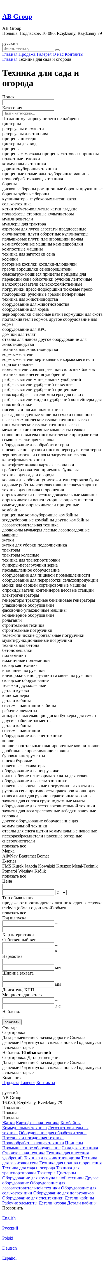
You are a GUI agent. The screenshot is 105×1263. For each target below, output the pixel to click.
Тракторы (46, 1172)
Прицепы (74, 1142)
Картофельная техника (37, 1122)
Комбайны (70, 1122)
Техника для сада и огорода (28, 1167)
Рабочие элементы (20, 1203)
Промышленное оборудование (31, 1147)
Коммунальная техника (24, 1127)
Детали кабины (79, 1198)
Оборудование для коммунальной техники (43, 1177)
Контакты (45, 1082)
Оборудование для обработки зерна (53, 1132)
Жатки (8, 1122)
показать (11, 1022)
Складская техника (80, 1147)
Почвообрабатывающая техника (33, 1142)
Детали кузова (52, 1203)
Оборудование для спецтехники (33, 1198)
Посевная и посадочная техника (33, 1137)
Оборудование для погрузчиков (63, 1193)
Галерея (27, 1082)
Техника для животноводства (52, 1157)
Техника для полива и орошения (70, 1162)
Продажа (10, 1082)
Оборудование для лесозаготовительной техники (33, 1185)
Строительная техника (23, 1152)
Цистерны (66, 1172)
